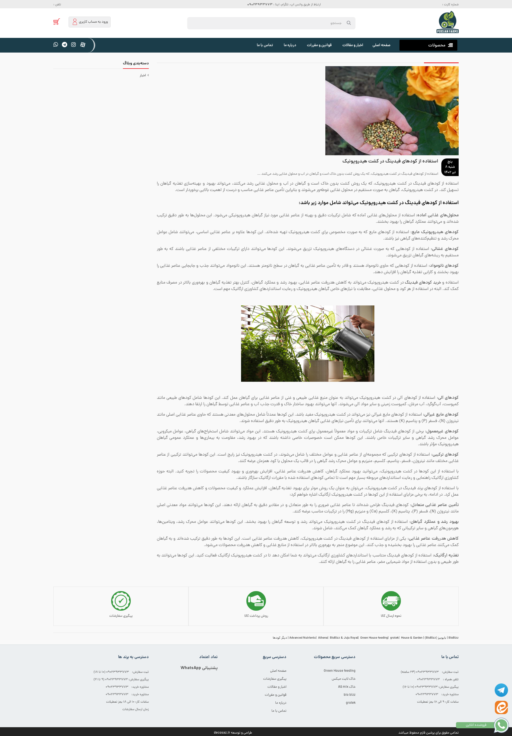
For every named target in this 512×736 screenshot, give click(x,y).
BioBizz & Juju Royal (344, 638)
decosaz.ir (222, 732)
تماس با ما (265, 45)
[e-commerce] (448, 22)
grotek (394, 638)
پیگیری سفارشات (274, 679)
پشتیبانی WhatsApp (199, 668)
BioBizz (454, 638)
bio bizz (349, 695)
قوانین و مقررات (319, 45)
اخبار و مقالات (352, 45)
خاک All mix (346, 687)
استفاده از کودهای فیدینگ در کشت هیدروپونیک (390, 161)
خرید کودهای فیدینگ (423, 283)
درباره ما (290, 45)
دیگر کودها (280, 638)
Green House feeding (374, 638)
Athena (322, 638)
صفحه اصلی (381, 45)
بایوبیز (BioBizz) (435, 638)
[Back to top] (6, 726)
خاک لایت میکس (343, 679)
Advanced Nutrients (302, 638)
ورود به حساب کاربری (93, 22)
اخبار (143, 75)
